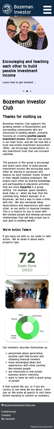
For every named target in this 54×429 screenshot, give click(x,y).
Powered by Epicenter (42, 426)
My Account (8, 418)
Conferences (8, 411)
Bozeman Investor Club (23, 12)
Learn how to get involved (18, 82)
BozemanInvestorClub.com (20, 405)
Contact (6, 415)
